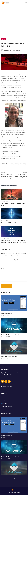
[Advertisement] (14, 20)
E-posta (16, 260)
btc (12, 163)
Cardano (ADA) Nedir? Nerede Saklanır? (11, 334)
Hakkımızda (5, 403)
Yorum (3, 268)
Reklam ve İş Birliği (7, 406)
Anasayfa (5, 398)
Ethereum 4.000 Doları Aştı (8, 223)
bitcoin (7, 163)
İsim (2, 260)
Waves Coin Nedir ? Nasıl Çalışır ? (9, 356)
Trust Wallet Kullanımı (6, 313)
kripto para (22, 163)
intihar (16, 163)
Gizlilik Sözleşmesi (7, 401)
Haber (3, 39)
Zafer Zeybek (7, 50)
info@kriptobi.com (7, 386)
